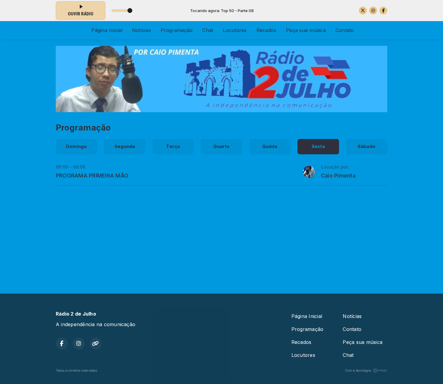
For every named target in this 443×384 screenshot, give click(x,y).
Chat (207, 30)
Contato (344, 30)
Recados (266, 30)
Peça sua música (306, 30)
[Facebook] (383, 10)
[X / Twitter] (363, 10)
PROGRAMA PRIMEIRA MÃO (92, 175)
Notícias (141, 30)
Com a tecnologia (358, 370)
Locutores (235, 30)
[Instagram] (373, 10)
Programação (177, 30)
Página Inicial (106, 30)
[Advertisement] (221, 237)
